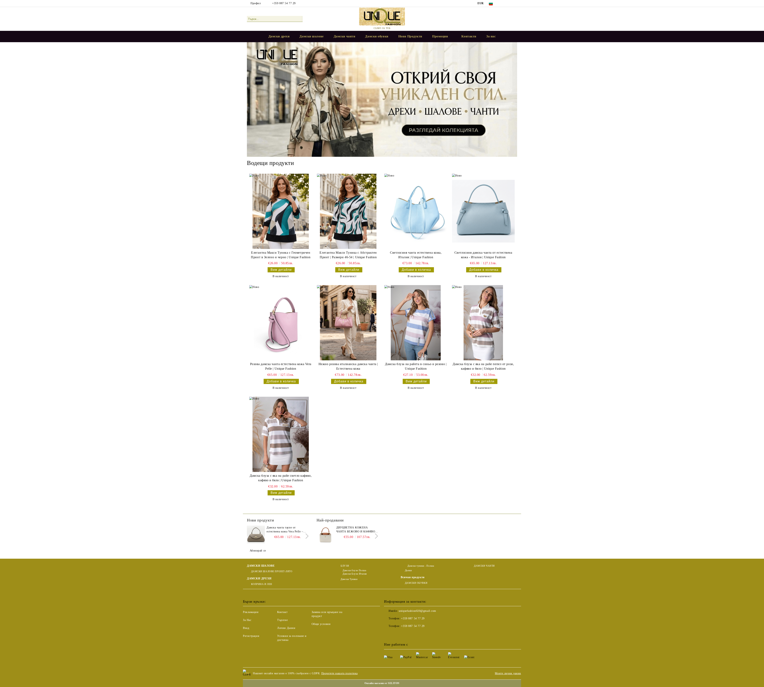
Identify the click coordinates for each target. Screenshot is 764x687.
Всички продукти (412, 577)
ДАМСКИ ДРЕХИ (259, 578)
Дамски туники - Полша (420, 565)
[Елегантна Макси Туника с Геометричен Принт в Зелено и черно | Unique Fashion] (280, 211)
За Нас (247, 620)
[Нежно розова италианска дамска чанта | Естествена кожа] (348, 322)
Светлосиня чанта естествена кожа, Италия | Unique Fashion (415, 255)
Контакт (282, 612)
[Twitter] (509, 3)
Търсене (282, 620)
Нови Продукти (410, 36)
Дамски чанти (344, 36)
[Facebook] (503, 3)
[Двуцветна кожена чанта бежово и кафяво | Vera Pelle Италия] (325, 535)
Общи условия (321, 624)
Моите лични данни (508, 673)
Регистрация (251, 635)
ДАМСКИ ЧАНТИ (484, 565)
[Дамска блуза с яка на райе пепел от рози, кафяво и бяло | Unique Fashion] (483, 322)
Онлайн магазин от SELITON (382, 683)
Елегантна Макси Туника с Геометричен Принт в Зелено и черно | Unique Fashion (280, 255)
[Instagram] (515, 3)
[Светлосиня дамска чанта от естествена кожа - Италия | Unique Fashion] (483, 211)
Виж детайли (281, 269)
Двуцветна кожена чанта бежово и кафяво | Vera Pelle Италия (356, 530)
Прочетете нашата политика (339, 673)
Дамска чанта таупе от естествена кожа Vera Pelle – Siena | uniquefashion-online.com (287, 530)
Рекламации (251, 612)
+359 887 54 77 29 (284, 3)
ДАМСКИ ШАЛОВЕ (261, 565)
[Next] (306, 536)
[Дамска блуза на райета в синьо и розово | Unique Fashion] (415, 322)
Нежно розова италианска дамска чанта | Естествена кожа (348, 366)
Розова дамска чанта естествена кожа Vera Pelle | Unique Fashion (280, 366)
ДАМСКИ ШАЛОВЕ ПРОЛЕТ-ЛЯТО (271, 571)
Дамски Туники (349, 579)
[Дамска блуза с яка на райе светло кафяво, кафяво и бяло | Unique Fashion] (280, 434)
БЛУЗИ (345, 565)
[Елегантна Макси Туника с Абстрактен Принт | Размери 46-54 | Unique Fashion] (348, 211)
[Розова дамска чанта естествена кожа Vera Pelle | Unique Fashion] (280, 322)
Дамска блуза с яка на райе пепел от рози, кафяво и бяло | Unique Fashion (483, 366)
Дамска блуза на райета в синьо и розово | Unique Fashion (415, 366)
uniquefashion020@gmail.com (417, 610)
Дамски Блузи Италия (355, 573)
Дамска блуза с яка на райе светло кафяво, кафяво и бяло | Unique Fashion (281, 478)
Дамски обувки (376, 36)
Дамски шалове (311, 36)
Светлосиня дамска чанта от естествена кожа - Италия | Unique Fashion (483, 255)
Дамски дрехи (279, 36)
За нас (491, 36)
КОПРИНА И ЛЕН (261, 584)
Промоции (440, 36)
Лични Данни (286, 628)
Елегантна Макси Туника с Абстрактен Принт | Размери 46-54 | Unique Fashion (348, 255)
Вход (246, 628)
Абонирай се (258, 550)
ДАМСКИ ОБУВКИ (416, 583)
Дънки (408, 570)
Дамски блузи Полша (354, 570)
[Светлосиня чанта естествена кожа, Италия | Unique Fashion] (415, 211)
